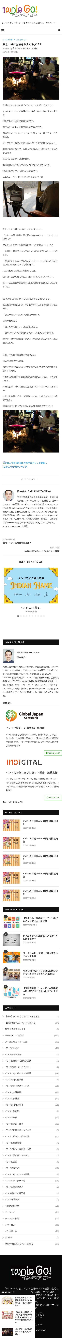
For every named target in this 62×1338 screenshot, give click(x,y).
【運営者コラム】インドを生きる (32, 1022)
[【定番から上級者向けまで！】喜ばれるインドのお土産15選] (11, 922)
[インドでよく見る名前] (31, 585)
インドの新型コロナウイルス (32, 1130)
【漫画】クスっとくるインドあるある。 (32, 1016)
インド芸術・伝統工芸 (32, 1193)
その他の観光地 (32, 1205)
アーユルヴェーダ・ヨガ (32, 1041)
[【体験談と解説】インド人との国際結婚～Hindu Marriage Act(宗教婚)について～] (7, 1315)
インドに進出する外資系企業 (32, 1060)
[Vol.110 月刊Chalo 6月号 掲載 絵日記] (11, 860)
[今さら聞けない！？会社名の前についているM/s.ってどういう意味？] (11, 975)
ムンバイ (32, 1237)
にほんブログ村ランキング (15, 466)
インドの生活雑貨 (32, 1142)
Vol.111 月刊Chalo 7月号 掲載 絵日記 (40, 840)
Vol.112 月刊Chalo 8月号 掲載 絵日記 (40, 822)
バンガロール (21, 40)
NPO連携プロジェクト (32, 1029)
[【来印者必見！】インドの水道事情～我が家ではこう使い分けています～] (11, 992)
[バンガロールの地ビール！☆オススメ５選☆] (7, 1332)
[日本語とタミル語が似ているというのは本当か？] (11, 940)
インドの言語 (32, 1161)
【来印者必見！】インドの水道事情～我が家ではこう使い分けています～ (40, 991)
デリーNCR (32, 1224)
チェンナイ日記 (32, 1218)
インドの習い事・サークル (32, 1155)
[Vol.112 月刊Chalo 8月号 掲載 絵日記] (11, 825)
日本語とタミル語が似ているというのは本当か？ (40, 937)
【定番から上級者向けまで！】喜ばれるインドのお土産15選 (40, 920)
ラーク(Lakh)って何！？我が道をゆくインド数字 (40, 955)
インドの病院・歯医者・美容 (32, 1149)
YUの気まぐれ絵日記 (32, 1035)
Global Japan (54, 752)
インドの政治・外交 (32, 1123)
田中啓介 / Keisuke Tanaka (25, 48)
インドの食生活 (32, 1168)
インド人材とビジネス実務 (32, 1174)
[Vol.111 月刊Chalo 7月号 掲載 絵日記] (11, 843)
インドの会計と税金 (32, 1104)
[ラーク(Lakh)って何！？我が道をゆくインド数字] (11, 957)
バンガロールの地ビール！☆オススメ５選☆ (23, 1331)
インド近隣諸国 (32, 1199)
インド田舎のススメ (32, 1186)
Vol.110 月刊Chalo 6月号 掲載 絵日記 (40, 857)
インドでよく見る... (31, 607)
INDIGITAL (54, 797)
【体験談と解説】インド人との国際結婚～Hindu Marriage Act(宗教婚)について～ (24, 1317)
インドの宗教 (7, 40)
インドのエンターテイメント (32, 1067)
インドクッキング (32, 1054)
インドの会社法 (32, 1098)
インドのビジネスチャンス (32, 1085)
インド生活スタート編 (32, 1180)
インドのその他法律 (32, 1079)
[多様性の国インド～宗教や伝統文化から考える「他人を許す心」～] (7, 1300)
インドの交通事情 (32, 1092)
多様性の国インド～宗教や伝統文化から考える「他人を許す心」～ (23, 1301)
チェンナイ (32, 1212)
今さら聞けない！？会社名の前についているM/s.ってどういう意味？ (40, 972)
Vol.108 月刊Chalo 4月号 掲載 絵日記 (40, 892)
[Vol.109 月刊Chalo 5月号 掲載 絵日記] (11, 878)
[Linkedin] (41, 1315)
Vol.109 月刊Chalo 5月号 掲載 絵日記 (40, 875)
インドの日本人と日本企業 (32, 1136)
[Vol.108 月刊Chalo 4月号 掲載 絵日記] (11, 895)
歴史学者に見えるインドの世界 (32, 1243)
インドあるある (32, 1048)
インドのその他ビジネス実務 (32, 1073)
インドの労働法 (32, 1111)
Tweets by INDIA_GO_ (13, 802)
